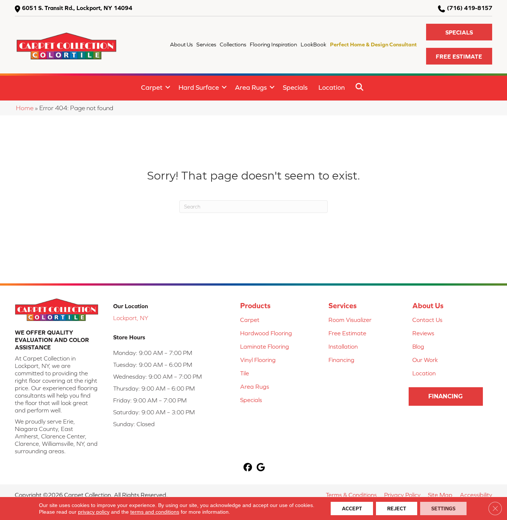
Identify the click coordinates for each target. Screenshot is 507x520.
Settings (443, 508)
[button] (459, 32)
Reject (396, 508)
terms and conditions (154, 512)
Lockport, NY (130, 318)
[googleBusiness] (260, 468)
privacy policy (93, 512)
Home (24, 108)
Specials (295, 87)
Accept (352, 508)
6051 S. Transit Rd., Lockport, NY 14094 (77, 7)
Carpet (152, 87)
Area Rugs (251, 87)
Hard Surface (199, 87)
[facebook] (247, 468)
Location (331, 87)
